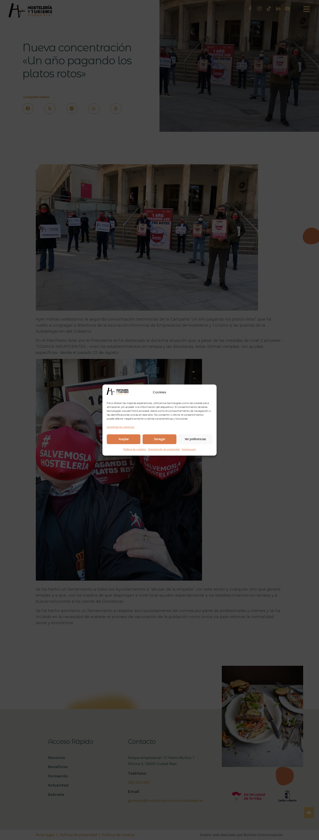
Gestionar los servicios (121, 426)
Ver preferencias (195, 439)
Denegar (159, 439)
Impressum (189, 449)
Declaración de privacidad (164, 449)
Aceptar (123, 439)
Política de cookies (134, 449)
